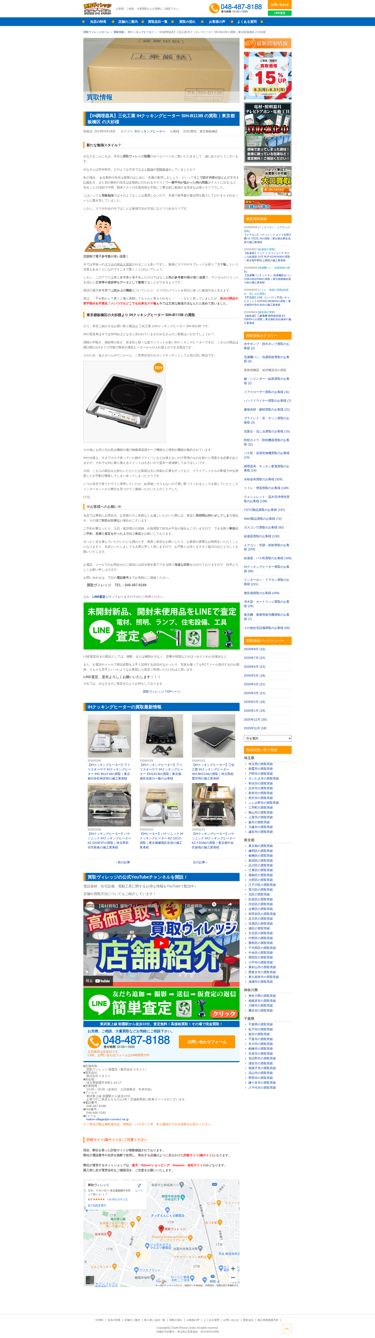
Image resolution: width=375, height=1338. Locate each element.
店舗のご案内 (128, 21)
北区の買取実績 (259, 894)
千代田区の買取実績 (262, 948)
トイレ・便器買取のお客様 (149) (266, 488)
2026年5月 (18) (254, 675)
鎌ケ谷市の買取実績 (262, 1082)
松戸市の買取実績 (260, 1029)
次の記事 (199, 862)
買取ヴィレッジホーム (96, 32)
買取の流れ (187, 21)
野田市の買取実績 (260, 1078)
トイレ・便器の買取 (270, 289)
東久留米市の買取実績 (263, 977)
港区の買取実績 (259, 928)
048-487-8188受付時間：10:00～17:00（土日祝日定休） (129, 1041)
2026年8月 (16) (254, 649)
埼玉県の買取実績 (260, 764)
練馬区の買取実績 (260, 850)
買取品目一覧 (158, 21)
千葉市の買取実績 (260, 1039)
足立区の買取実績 (260, 918)
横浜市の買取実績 (260, 1010)
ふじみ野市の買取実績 (263, 802)
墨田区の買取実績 (260, 957)
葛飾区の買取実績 (260, 875)
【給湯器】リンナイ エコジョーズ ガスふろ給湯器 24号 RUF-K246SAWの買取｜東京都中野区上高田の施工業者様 (267, 257)
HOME (99, 1320)
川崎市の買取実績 (260, 1005)
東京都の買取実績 (260, 846)
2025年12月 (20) (255, 719)
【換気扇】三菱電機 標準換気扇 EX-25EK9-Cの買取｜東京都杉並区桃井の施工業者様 (267, 319)
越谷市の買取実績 (260, 831)
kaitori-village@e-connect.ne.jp (107, 1119)
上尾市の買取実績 (260, 817)
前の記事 (124, 862)
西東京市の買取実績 (262, 972)
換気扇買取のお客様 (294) (262, 593)
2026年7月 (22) (254, 657)
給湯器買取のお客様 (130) (262, 536)
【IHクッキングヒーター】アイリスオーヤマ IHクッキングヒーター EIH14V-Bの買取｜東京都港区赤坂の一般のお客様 (161, 747)
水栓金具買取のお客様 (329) (263, 479)
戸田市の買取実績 (260, 773)
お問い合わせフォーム (207, 1042)
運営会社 (248, 1320)
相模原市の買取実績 (262, 1000)
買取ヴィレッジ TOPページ (161, 691)
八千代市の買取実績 (262, 1087)
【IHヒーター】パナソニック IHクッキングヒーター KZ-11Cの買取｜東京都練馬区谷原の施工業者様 (161, 816)
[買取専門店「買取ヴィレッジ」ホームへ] (97, 14)
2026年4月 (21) (254, 684)
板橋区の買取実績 (260, 855)
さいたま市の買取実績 (263, 778)
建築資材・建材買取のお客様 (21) (267, 409)
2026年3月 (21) (254, 693)
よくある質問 (247, 21)
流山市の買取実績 (260, 1073)
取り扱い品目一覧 (154, 1320)
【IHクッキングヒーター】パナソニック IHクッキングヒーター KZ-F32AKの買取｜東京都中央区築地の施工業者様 (213, 816)
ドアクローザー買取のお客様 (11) (266, 392)
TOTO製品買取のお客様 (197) (264, 509)
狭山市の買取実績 (260, 812)
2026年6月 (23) (254, 666)
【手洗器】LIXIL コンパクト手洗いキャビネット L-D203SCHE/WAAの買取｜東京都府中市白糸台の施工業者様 (267, 301)
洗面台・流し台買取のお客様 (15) (267, 431)
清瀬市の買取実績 (260, 981)
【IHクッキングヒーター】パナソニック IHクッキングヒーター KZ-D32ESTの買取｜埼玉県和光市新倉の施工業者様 (109, 816)
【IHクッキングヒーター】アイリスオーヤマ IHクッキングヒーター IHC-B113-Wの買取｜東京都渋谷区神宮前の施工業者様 (109, 747)
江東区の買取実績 (260, 870)
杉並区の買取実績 (260, 899)
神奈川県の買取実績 (262, 995)
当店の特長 (98, 21)
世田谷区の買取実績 (262, 914)
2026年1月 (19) (254, 710)
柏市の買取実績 (259, 1034)
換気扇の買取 (266, 312)
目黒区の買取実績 (260, 923)
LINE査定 (279, 13)
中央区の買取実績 (260, 952)
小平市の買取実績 (260, 962)
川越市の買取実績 (260, 827)
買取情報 (118, 32)
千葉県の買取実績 (260, 1024)
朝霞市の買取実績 (260, 768)
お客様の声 (217, 21)
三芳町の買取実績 (260, 807)
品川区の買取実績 (260, 865)
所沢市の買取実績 (260, 798)
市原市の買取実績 (260, 1053)
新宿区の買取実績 (260, 860)
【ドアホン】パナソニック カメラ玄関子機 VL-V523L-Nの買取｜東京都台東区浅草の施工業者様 (267, 238)
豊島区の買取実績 (260, 943)
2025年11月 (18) (255, 728)
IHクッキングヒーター (141, 32)
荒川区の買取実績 (260, 889)
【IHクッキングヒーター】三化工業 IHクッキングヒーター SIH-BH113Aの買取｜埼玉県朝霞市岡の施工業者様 (213, 747)
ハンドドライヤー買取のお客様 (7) (267, 400)
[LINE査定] (161, 648)
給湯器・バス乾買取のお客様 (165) (268, 558)
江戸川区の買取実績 (262, 885)
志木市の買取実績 (260, 788)
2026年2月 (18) (254, 701)
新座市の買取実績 (260, 793)
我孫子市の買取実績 (262, 1068)
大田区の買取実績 (260, 880)
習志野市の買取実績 (262, 1058)
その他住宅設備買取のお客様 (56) (267, 628)
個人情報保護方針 (268, 1320)
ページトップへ (287, 1329)
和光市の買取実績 (260, 783)
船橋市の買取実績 (260, 1048)
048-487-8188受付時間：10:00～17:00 (236, 8)
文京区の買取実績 (260, 933)
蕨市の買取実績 (259, 822)
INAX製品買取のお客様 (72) (263, 518)
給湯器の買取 (266, 249)
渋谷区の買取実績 (260, 904)
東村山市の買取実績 (262, 967)
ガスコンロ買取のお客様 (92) (264, 527)
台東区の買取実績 (260, 909)
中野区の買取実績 (260, 938)
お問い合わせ (280, 4)
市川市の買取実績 (260, 1044)
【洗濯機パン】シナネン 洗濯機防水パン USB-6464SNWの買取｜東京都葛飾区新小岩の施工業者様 (267, 279)
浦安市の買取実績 (260, 1063)
